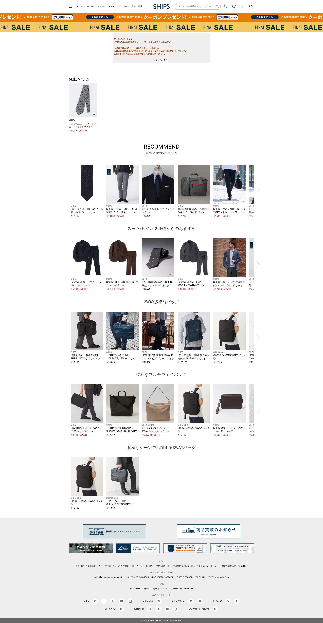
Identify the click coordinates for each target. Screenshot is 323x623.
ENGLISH (243, 566)
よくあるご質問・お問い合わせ (128, 566)
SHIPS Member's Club (219, 577)
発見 (140, 6)
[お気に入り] (234, 6)
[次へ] (257, 189)
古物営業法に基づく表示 (184, 566)
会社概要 (80, 566)
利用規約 (150, 566)
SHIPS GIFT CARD (185, 577)
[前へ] (65, 189)
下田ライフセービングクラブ (156, 588)
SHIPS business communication (109, 577)
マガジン (102, 6)
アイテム (81, 6)
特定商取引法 (163, 566)
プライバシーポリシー (208, 566)
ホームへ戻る (161, 60)
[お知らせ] (225, 6)
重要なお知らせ (229, 566)
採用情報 (91, 566)
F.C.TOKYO (135, 588)
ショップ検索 (105, 566)
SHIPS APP (201, 577)
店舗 (134, 6)
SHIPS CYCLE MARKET (183, 588)
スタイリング (114, 6)
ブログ (126, 6)
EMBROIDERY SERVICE (162, 577)
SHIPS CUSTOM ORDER (138, 577)
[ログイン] (242, 6)
